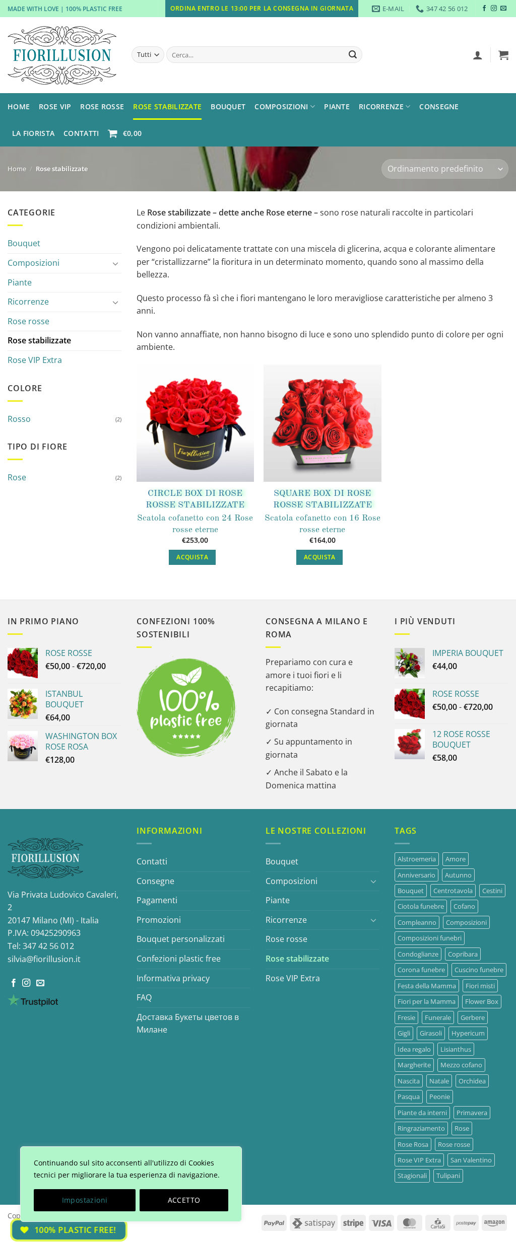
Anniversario (416, 875)
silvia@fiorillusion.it (44, 959)
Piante (337, 106)
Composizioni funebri (430, 937)
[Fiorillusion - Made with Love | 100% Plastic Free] (62, 55)
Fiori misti (480, 985)
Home (19, 106)
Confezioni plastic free (179, 958)
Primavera (472, 1112)
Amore (455, 858)
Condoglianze (418, 954)
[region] (131, 1184)
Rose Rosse (102, 106)
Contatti (81, 133)
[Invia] (352, 54)
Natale (439, 1080)
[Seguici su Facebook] (484, 8)
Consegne (439, 106)
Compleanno (417, 922)
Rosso (19, 418)
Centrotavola (453, 890)
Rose (17, 477)
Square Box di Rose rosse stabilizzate (322, 499)
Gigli (404, 1033)
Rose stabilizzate (39, 340)
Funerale (438, 1017)
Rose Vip (55, 106)
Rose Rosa (413, 1144)
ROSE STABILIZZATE (167, 106)
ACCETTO (184, 1200)
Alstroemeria (417, 858)
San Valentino (471, 1159)
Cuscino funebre (479, 969)
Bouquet (228, 106)
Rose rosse (28, 321)
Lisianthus (455, 1049)
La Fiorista (33, 133)
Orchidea (472, 1080)
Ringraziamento (421, 1128)
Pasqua (409, 1096)
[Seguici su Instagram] (494, 8)
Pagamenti (157, 900)
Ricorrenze (381, 106)
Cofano (464, 906)
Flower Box (481, 1001)
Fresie (406, 1017)
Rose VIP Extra (35, 360)
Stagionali (412, 1175)
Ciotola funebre (421, 906)
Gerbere (473, 1017)
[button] (478, 55)
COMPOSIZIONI (281, 106)
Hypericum (468, 1033)
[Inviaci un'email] (503, 8)
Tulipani (448, 1175)
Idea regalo (414, 1049)
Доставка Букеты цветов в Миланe (188, 1023)
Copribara (463, 954)
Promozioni (159, 919)
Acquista (192, 557)
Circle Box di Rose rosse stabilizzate (195, 499)
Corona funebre (421, 969)
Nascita (409, 1080)
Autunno (458, 875)
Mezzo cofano (461, 1064)
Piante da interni (422, 1112)
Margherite (414, 1064)
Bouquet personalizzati (181, 938)
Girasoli (431, 1033)
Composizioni (33, 262)
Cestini (492, 890)
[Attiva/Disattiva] (115, 263)
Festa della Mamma (427, 985)
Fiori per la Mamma (427, 1001)
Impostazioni (85, 1200)
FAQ (144, 997)
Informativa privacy (173, 978)
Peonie (439, 1096)
